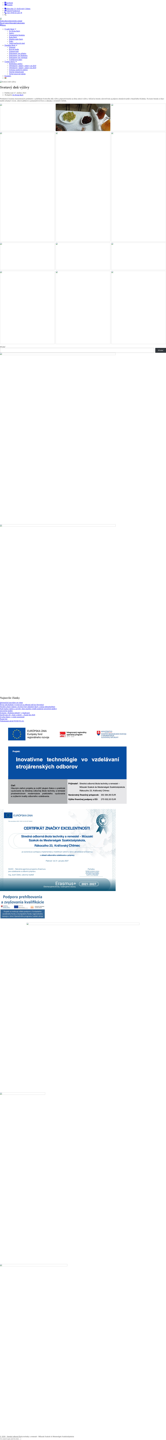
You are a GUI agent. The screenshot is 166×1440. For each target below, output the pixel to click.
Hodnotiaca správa (15, 64)
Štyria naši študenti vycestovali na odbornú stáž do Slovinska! (22, 705)
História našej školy (16, 39)
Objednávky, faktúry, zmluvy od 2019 (22, 66)
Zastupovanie (14, 51)
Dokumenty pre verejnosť (18, 58)
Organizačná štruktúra (17, 35)
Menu (4, 25)
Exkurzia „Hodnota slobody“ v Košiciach (15, 713)
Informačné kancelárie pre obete (11, 703)
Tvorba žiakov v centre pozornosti (12, 717)
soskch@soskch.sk (13, 11)
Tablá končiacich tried (17, 43)
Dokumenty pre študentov (18, 55)
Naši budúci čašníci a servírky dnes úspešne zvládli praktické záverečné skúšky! (28, 709)
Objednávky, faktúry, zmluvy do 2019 (22, 68)
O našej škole (10, 29)
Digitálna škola (10, 45)
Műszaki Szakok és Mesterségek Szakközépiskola (12, 23)
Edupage (12, 47)
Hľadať (2, 347)
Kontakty (8, 76)
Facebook (9, 3)
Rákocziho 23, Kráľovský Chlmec (18, 9)
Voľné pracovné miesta (17, 74)
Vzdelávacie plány (15, 60)
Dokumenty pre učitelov (17, 53)
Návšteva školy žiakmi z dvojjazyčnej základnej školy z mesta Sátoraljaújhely (27, 707)
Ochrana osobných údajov (18, 70)
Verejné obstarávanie (16, 72)
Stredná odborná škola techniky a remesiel (11, 21)
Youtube (10, 5)
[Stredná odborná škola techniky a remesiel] (1, 19)
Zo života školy (14, 31)
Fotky (11, 41)
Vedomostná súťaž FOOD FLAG (12, 721)
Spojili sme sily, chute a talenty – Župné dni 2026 (17, 715)
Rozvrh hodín (14, 49)
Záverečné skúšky (6, 711)
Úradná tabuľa (10, 62)
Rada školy (13, 37)
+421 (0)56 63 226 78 (14, 13)
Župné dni (3, 719)
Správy (11, 33)
